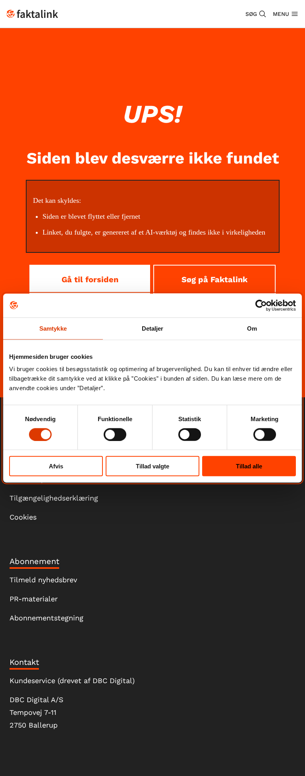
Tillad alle (249, 466)
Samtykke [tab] (53, 328)
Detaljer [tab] (153, 328)
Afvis (56, 466)
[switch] (115, 434)
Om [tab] (252, 328)
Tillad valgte (152, 466)
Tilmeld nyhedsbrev (43, 580)
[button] (255, 14)
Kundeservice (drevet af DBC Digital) (72, 680)
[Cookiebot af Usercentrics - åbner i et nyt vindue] (261, 305)
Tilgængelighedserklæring (54, 498)
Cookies (23, 517)
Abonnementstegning (46, 618)
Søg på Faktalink (214, 279)
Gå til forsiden (90, 279)
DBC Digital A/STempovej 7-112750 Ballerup (37, 712)
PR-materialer (34, 599)
